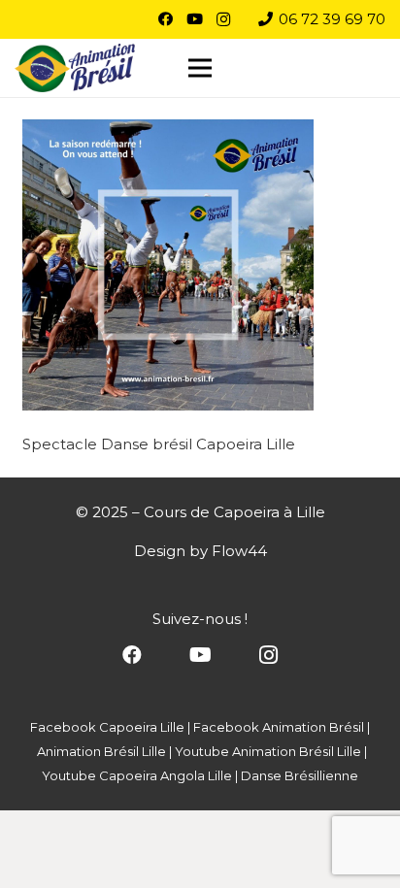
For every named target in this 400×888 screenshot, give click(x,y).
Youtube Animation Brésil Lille (268, 751)
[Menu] (200, 68)
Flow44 (239, 551)
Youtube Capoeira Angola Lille (137, 775)
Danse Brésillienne (299, 775)
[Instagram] (223, 19)
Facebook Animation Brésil (278, 727)
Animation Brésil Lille (101, 751)
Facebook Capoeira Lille (107, 727)
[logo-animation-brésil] (75, 68)
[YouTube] (194, 19)
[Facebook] (165, 19)
